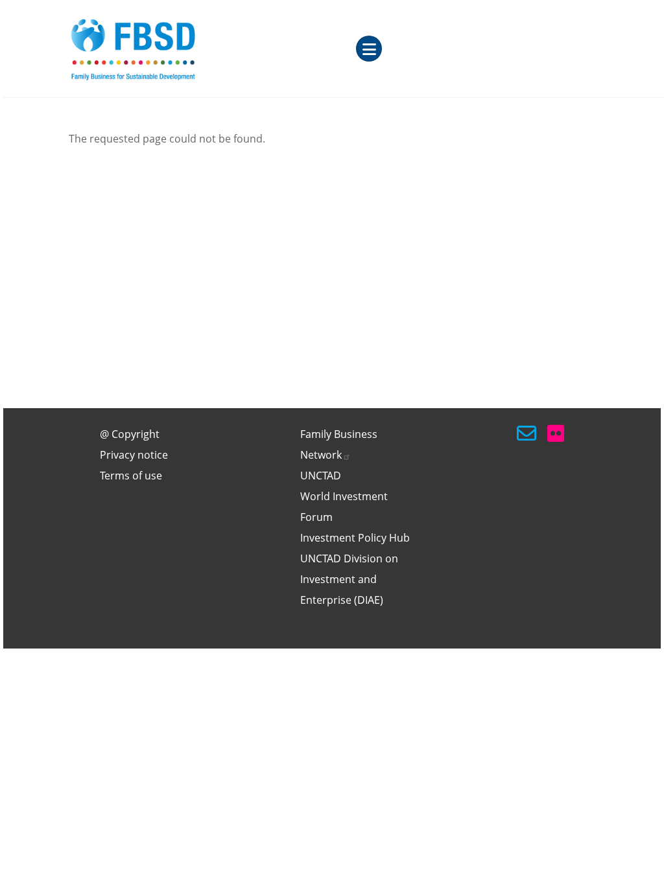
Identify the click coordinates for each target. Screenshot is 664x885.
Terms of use (131, 475)
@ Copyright (130, 434)
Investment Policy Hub (355, 538)
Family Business (338, 444)
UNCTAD (320, 475)
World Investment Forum (344, 506)
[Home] (169, 48)
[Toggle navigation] (369, 49)
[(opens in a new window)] (557, 433)
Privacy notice (134, 455)
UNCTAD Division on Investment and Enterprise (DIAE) (349, 579)
